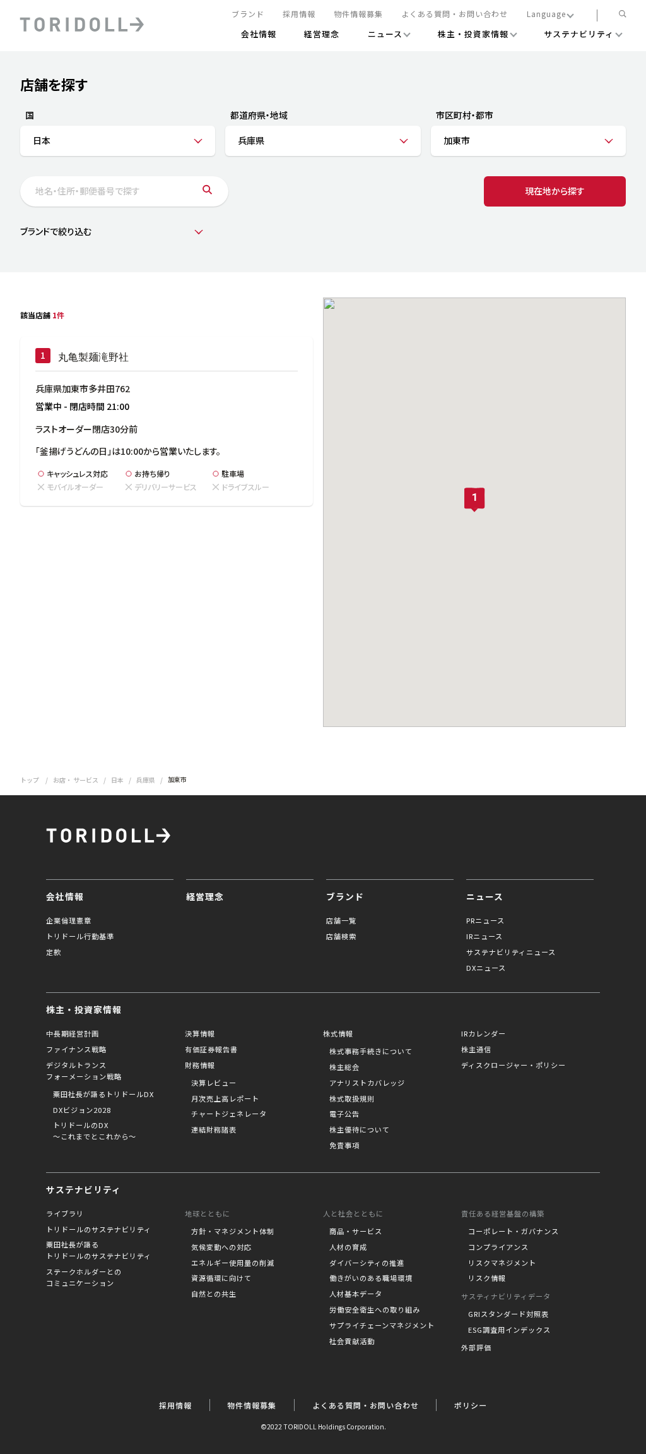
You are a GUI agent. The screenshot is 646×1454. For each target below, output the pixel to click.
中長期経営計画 (72, 1033)
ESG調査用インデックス (509, 1330)
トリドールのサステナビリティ (98, 1229)
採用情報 (299, 14)
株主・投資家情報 (84, 1009)
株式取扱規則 (352, 1098)
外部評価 (476, 1347)
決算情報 (200, 1033)
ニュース (484, 896)
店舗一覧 (341, 920)
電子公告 (344, 1114)
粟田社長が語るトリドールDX (103, 1094)
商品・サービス (355, 1231)
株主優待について (359, 1129)
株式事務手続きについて (371, 1051)
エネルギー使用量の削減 (232, 1263)
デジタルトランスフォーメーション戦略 (84, 1070)
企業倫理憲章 (68, 920)
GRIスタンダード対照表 (508, 1314)
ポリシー (470, 1405)
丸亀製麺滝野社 (93, 357)
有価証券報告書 (211, 1049)
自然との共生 (214, 1294)
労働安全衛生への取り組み (374, 1309)
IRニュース (484, 936)
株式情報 (338, 1033)
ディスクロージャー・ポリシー (513, 1065)
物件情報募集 (358, 14)
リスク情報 (487, 1278)
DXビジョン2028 (82, 1110)
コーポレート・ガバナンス (513, 1231)
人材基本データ (355, 1294)
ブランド (248, 14)
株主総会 (344, 1067)
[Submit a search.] (207, 191)
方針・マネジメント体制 (232, 1231)
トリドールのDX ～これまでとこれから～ (94, 1130)
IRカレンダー (483, 1033)
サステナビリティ (83, 1189)
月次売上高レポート (225, 1098)
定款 (53, 952)
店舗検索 (341, 936)
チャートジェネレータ (229, 1114)
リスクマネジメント (502, 1263)
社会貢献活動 (352, 1341)
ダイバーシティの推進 (366, 1263)
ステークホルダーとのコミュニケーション (84, 1277)
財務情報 (200, 1065)
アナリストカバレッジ (367, 1083)
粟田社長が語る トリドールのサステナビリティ (98, 1250)
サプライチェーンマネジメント (382, 1325)
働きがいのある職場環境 (371, 1278)
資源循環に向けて (221, 1278)
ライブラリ (65, 1213)
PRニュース (485, 920)
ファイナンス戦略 (76, 1049)
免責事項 (344, 1145)
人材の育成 (348, 1247)
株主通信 (476, 1049)
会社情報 (65, 896)
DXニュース (486, 968)
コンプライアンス (498, 1247)
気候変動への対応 (221, 1247)
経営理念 (205, 896)
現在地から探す (555, 190)
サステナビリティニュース (511, 952)
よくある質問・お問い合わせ (454, 14)
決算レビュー (214, 1083)
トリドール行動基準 (80, 936)
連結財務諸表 (214, 1129)
